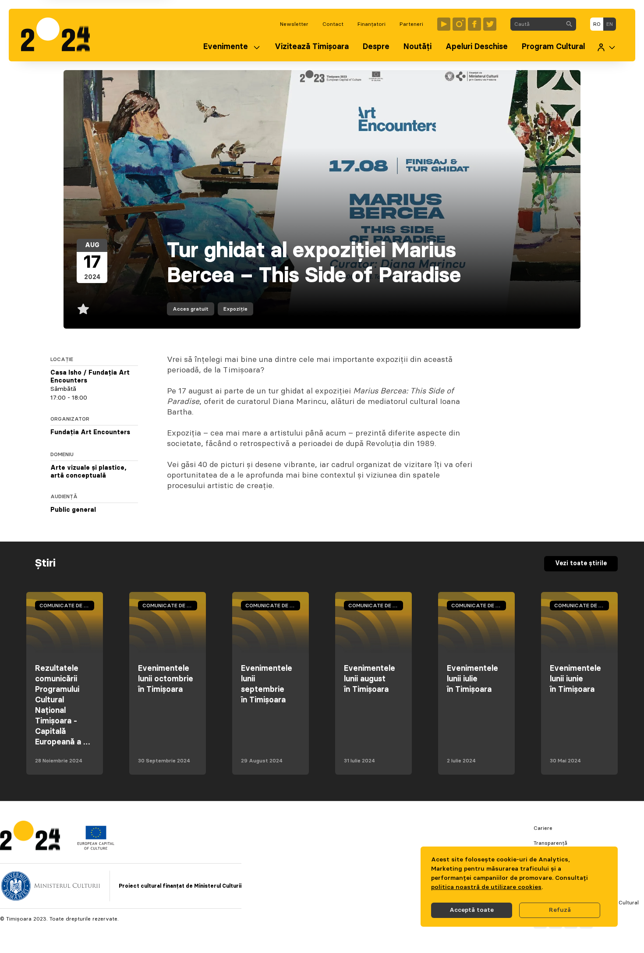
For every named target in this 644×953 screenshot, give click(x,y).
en (609, 24)
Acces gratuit (191, 309)
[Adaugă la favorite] (83, 308)
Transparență (550, 843)
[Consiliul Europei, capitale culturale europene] (96, 847)
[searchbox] (536, 24)
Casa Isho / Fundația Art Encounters (90, 377)
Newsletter (294, 24)
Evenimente (225, 47)
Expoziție (235, 309)
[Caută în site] (569, 24)
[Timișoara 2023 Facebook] (474, 24)
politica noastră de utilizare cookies (486, 887)
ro (597, 24)
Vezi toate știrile (581, 563)
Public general (73, 510)
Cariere (543, 828)
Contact (332, 24)
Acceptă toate (471, 910)
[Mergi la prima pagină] (60, 35)
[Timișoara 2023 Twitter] (489, 24)
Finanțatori (371, 24)
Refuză (560, 910)
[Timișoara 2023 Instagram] (459, 24)
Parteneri (411, 24)
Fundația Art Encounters (90, 432)
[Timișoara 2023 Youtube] (443, 24)
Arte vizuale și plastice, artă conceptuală (88, 472)
